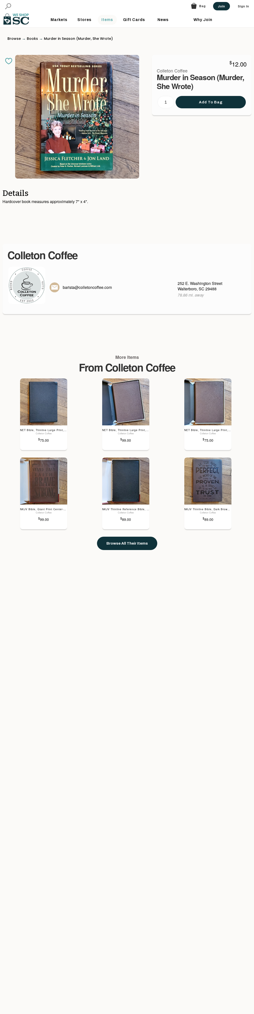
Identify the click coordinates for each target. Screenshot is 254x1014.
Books (32, 38)
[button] (8, 6)
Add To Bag (210, 102)
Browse (14, 38)
